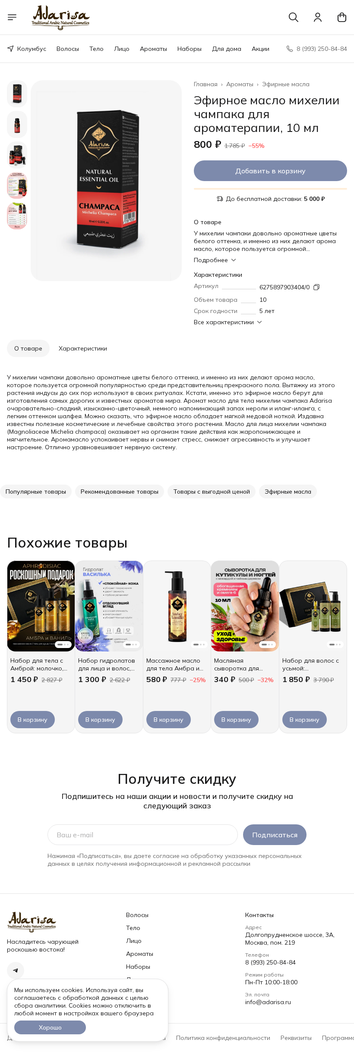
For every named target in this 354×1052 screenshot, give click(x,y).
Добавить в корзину (270, 170)
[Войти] (318, 17)
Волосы (68, 49)
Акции (260, 49)
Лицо (122, 49)
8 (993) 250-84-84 (270, 962)
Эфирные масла (286, 84)
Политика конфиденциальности (223, 1038)
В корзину (32, 719)
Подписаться (274, 834)
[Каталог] (12, 17)
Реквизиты (296, 1038)
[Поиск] (293, 17)
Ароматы (153, 49)
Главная (206, 84)
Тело (96, 49)
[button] (36, 491)
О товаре (28, 348)
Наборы (189, 49)
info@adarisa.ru (268, 1002)
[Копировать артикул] (316, 287)
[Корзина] (342, 17)
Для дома (226, 49)
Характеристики (83, 348)
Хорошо (50, 1027)
